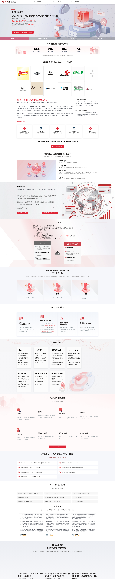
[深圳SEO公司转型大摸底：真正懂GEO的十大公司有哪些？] (84, 563)
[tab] (30, 493)
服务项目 (39, 2)
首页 (34, 2)
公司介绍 (59, 2)
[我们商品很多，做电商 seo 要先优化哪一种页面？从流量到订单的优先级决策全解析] (30, 563)
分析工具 (45, 2)
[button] (18, 525)
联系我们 (77, 2)
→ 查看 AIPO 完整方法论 (22, 121)
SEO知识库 (52, 2)
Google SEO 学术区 (68, 2)
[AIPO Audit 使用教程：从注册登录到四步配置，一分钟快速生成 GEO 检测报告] (57, 563)
